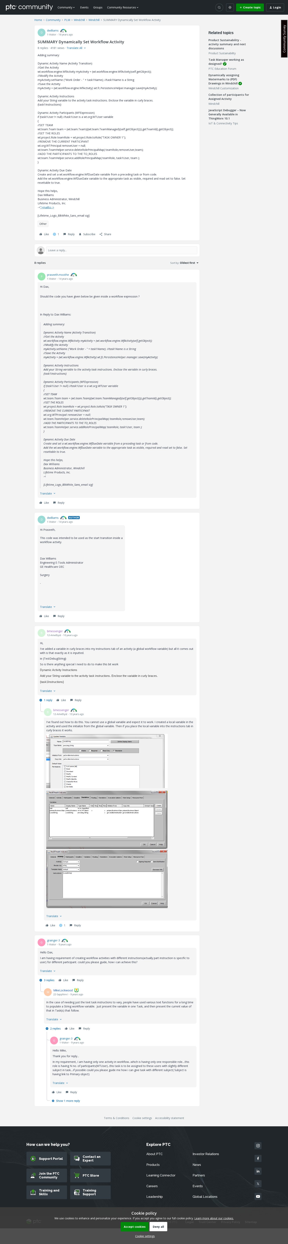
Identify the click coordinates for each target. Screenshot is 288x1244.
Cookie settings (142, 1118)
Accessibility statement (169, 1118)
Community (53, 20)
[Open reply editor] (117, 250)
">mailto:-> (47, 207)
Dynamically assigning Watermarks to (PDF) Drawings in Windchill (223, 79)
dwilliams (53, 30)
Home (38, 20)
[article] (117, 389)
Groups (97, 7)
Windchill (79, 20)
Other (43, 224)
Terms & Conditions (116, 1118)
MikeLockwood (63, 990)
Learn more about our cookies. (214, 1218)
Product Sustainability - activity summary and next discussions (227, 44)
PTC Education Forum (222, 69)
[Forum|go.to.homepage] (29, 7)
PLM (67, 20)
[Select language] (230, 7)
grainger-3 (53, 940)
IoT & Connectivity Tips (223, 123)
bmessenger (55, 631)
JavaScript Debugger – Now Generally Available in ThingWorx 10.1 (227, 114)
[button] (250, 7)
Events (84, 7)
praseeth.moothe (58, 275)
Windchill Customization (223, 88)
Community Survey (284, 38)
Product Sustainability (222, 53)
